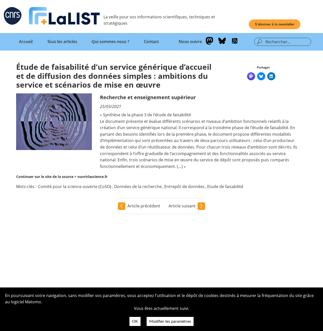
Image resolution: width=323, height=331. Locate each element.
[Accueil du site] (64, 17)
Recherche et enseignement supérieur (148, 97)
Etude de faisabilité (225, 186)
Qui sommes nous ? (110, 41)
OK (135, 321)
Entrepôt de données (184, 186)
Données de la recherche (138, 186)
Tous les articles (62, 41)
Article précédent (143, 206)
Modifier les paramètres (170, 321)
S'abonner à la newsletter (274, 24)
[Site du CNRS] (12, 17)
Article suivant (182, 206)
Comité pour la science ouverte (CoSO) (74, 186)
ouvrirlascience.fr (92, 176)
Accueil (26, 41)
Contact (151, 41)
